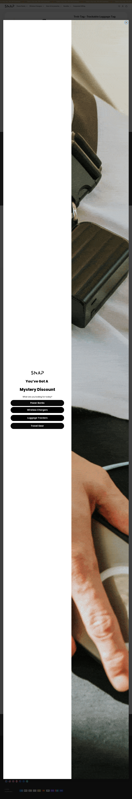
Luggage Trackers (37, 417)
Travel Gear (37, 425)
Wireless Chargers (37, 409)
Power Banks (37, 402)
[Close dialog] (126, 22)
